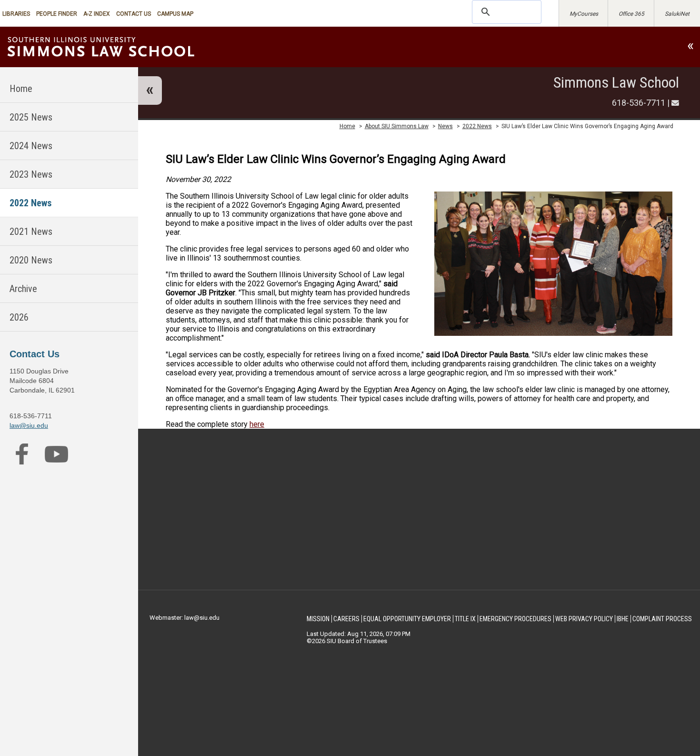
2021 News (31, 231)
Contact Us (133, 13)
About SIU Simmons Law (397, 126)
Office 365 (631, 13)
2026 (19, 317)
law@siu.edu (29, 425)
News (445, 126)
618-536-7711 (638, 103)
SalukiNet (677, 13)
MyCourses (584, 13)
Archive (23, 288)
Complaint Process (662, 619)
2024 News (31, 145)
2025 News (31, 117)
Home (21, 88)
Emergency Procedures (515, 619)
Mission (318, 619)
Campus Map (175, 13)
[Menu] (150, 90)
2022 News (31, 203)
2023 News (31, 174)
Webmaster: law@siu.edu (185, 617)
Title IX (465, 619)
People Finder (56, 13)
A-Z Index (96, 13)
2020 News (31, 260)
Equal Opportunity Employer (407, 619)
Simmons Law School (616, 82)
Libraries (16, 13)
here (257, 424)
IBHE (623, 619)
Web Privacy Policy (584, 619)
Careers (346, 619)
